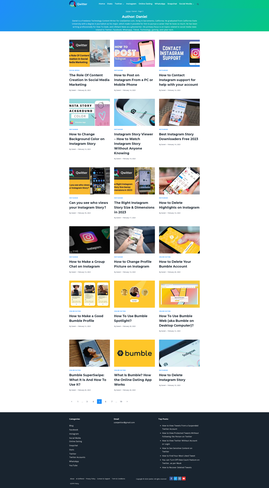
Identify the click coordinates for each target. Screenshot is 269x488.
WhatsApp (160, 4)
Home (102, 4)
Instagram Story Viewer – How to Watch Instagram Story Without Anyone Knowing (133, 143)
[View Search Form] (198, 4)
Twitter (72, 453)
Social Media (74, 70)
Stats (109, 4)
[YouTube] (184, 478)
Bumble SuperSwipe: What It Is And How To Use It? (87, 379)
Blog (71, 425)
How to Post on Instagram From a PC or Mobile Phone (133, 80)
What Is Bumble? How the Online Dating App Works (133, 379)
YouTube (73, 465)
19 (121, 401)
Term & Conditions (118, 479)
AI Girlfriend (80, 479)
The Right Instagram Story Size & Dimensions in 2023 (134, 207)
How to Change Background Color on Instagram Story (87, 139)
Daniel (73, 90)
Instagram (131, 4)
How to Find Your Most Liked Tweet (178, 455)
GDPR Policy (74, 484)
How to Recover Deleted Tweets (177, 467)
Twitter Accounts (77, 457)
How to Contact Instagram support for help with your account (178, 80)
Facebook (73, 429)
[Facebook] (171, 478)
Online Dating (145, 4)
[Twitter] (175, 478)
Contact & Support (103, 479)
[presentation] (89, 53)
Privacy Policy (90, 479)
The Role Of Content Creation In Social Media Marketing (89, 80)
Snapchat (172, 4)
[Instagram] (179, 478)
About (72, 479)
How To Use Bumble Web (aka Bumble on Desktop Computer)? (176, 320)
